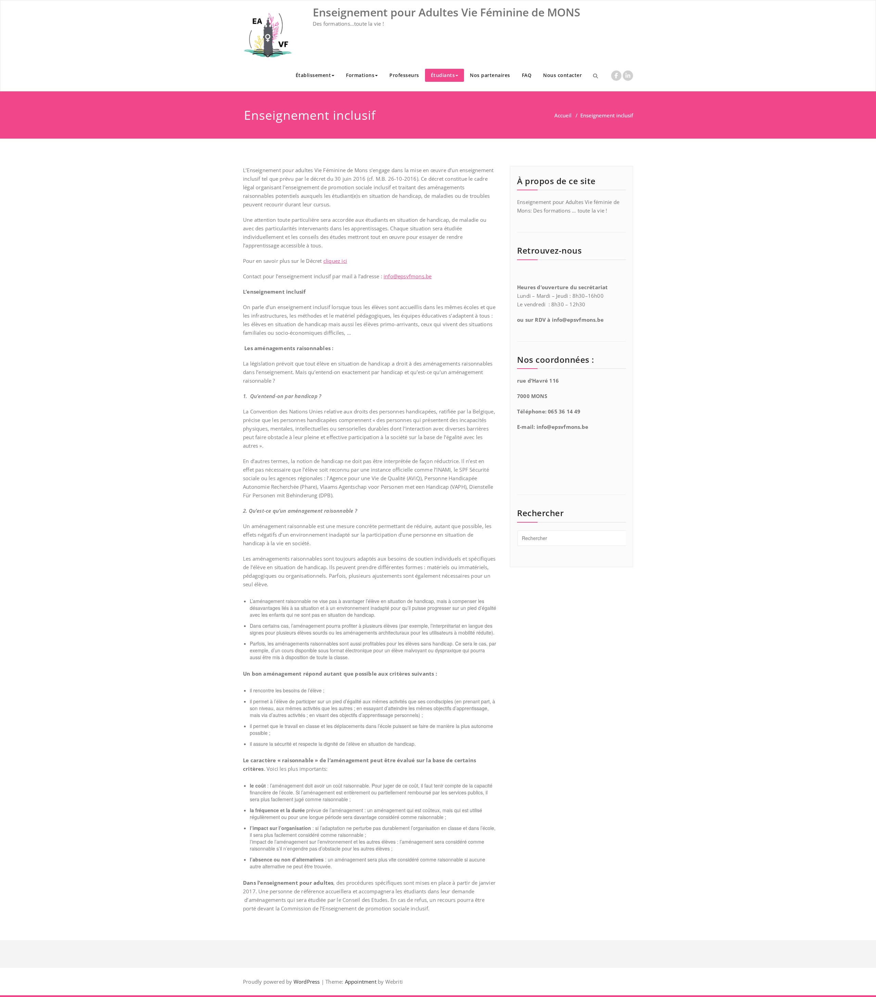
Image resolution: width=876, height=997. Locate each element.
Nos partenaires (490, 75)
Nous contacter (562, 75)
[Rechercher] (595, 75)
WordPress (307, 981)
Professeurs (404, 75)
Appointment (359, 981)
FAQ (527, 75)
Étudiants (443, 75)
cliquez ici (335, 260)
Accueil (562, 115)
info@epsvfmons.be (407, 276)
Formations (360, 75)
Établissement (313, 75)
